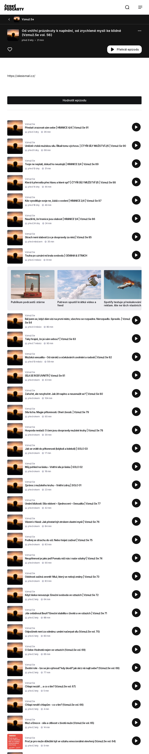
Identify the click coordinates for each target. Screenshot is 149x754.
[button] (127, 7)
